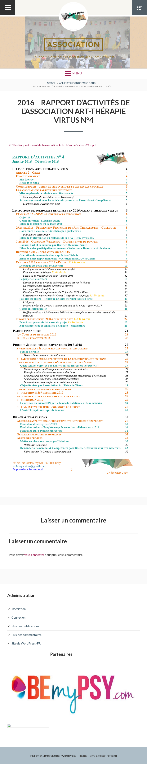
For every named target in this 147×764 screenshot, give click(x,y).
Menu (77, 73)
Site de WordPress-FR (26, 643)
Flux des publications (25, 626)
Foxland (111, 755)
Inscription (18, 609)
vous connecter (34, 554)
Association (73, 44)
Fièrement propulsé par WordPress (53, 755)
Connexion (18, 617)
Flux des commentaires (26, 634)
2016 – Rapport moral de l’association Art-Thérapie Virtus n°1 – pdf (53, 145)
